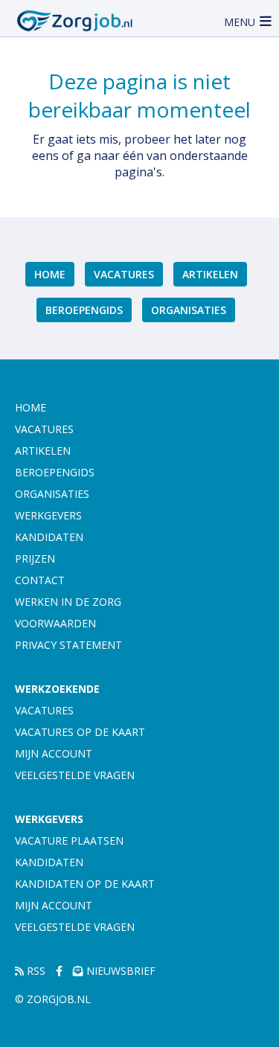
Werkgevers (48, 515)
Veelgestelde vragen (75, 775)
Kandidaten (49, 537)
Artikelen (210, 274)
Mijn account (53, 753)
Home (49, 274)
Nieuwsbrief (119, 971)
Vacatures (124, 274)
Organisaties (188, 310)
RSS (34, 971)
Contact (40, 580)
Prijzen (35, 558)
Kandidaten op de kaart (85, 884)
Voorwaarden (55, 623)
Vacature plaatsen (69, 840)
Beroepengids (84, 310)
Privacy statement (68, 645)
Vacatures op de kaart (80, 732)
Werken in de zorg (68, 602)
